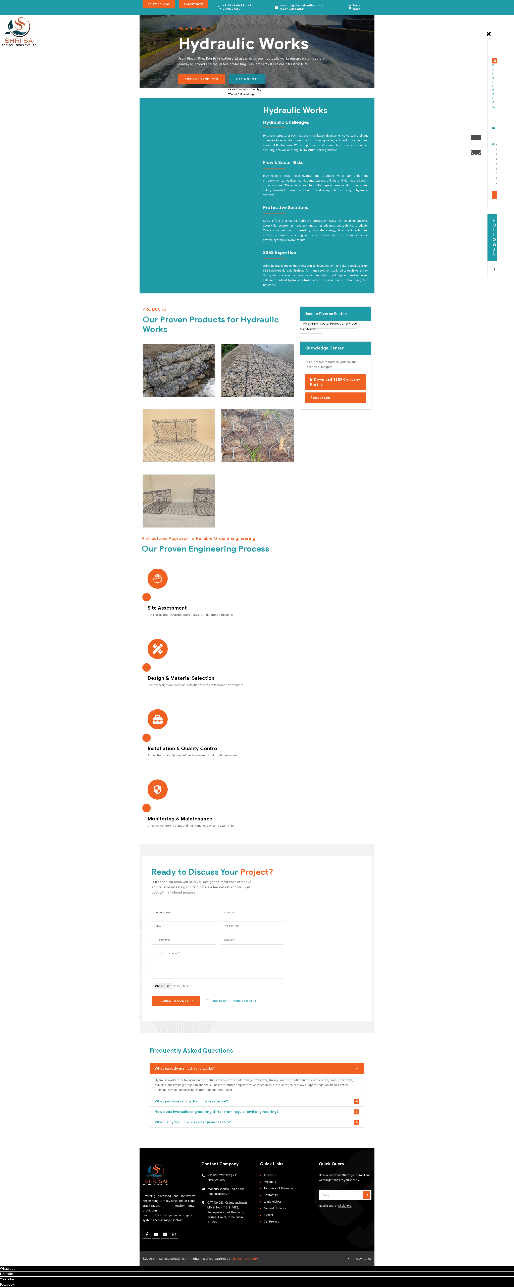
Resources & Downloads (280, 1188)
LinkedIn (6, 1274)
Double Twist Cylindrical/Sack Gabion (170, 373)
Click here (345, 1205)
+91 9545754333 (218, 1175)
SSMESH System (170, 451)
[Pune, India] (350, 7)
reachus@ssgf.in (218, 1194)
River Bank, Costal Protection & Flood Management (328, 326)
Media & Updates (275, 1208)
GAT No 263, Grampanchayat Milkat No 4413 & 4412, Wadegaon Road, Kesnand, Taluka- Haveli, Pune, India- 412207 (227, 1212)
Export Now (193, 4)
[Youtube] (156, 1234)
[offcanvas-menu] (486, 25)
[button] (335, 314)
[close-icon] (488, 36)
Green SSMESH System (247, 440)
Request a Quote (174, 1001)
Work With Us (272, 1201)
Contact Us (271, 1195)
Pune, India (357, 7)
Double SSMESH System (169, 506)
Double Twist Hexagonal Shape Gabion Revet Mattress (249, 373)
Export (268, 1215)
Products (270, 1182)
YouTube (7, 1279)
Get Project (271, 1221)
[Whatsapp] (174, 1234)
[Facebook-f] (147, 1234)
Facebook (7, 1284)
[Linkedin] (165, 1234)
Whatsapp (7, 1268)
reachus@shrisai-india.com (225, 1189)
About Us (270, 1175)
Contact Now (159, 4)
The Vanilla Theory (244, 1258)
